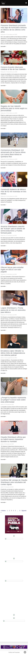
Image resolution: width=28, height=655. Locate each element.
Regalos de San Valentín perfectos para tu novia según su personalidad (14, 108)
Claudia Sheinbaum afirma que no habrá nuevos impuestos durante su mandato (13, 439)
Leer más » (3, 46)
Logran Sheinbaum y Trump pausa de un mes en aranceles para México (13, 310)
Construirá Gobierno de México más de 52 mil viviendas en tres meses (13, 191)
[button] (26, 3)
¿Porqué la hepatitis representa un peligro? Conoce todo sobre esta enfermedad (13, 400)
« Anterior (3, 510)
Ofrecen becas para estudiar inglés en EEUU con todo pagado (12, 269)
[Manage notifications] (25, 652)
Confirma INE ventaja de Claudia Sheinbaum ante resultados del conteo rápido (14, 482)
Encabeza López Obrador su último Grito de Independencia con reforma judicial (13, 353)
